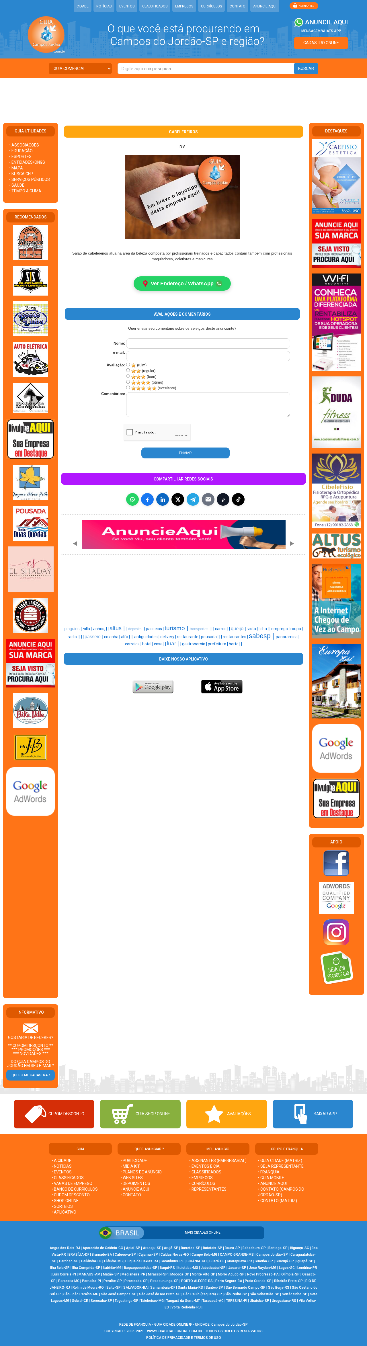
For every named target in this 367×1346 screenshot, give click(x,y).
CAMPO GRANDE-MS (237, 1255)
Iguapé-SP (304, 1261)
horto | (235, 644)
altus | (118, 628)
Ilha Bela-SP (60, 1268)
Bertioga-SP (278, 1248)
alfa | (126, 636)
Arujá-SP (171, 1248)
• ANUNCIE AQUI (134, 1189)
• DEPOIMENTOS (135, 1183)
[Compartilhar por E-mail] (208, 499)
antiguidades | (147, 636)
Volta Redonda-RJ (186, 1307)
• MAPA (16, 168)
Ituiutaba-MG (187, 1268)
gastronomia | (195, 644)
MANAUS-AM (89, 1274)
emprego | (280, 628)
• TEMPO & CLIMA (25, 191)
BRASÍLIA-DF (79, 1255)
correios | (133, 644)
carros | (222, 628)
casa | (159, 644)
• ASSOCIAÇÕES (24, 145)
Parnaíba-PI (91, 1281)
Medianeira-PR (133, 1274)
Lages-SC (287, 1268)
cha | (265, 628)
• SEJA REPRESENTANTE (281, 1166)
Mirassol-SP (158, 1274)
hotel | (148, 644)
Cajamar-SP (148, 1255)
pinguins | (73, 628)
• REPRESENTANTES (208, 1189)
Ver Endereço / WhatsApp (182, 283)
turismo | (177, 628)
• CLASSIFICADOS (68, 1177)
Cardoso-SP (69, 1261)
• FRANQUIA (269, 1172)
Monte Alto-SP (203, 1274)
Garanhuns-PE (172, 1261)
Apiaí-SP (133, 1248)
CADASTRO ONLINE (321, 42)
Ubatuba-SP (259, 1301)
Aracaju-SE (152, 1248)
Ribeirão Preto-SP (288, 1281)
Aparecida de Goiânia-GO (103, 1248)
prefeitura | (218, 644)
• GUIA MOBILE (271, 1177)
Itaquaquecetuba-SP (140, 1268)
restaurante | (189, 636)
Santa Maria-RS (190, 1288)
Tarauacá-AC (213, 1301)
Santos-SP (214, 1288)
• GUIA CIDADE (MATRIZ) (280, 1160)
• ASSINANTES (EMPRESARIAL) (218, 1160)
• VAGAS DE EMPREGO (72, 1183)
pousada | (210, 636)
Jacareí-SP (237, 1268)
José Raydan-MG (262, 1268)
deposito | (136, 629)
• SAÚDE (16, 185)
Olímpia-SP (290, 1274)
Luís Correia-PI (64, 1274)
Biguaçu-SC (299, 1248)
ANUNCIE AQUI (264, 6)
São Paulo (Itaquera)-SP (202, 1294)
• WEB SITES (131, 1177)
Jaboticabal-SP (213, 1268)
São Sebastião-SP (264, 1294)
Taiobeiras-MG (152, 1301)
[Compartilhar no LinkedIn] (162, 499)
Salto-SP (113, 1288)
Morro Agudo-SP (231, 1274)
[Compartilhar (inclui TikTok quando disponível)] (238, 499)
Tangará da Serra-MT (183, 1301)
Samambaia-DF (162, 1288)
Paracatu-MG (68, 1281)
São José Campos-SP (118, 1294)
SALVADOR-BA (135, 1288)
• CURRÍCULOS (202, 1183)
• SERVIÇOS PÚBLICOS (29, 179)
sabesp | (262, 636)
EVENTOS (126, 6)
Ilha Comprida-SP (86, 1268)
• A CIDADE (61, 1160)
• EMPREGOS (201, 1177)
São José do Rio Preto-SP (160, 1294)
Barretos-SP (190, 1248)
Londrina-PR (307, 1268)
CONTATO (237, 6)
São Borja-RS (278, 1288)
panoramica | (287, 636)
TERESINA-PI (236, 1301)
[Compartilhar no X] (177, 499)
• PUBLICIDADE (133, 1160)
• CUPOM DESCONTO (71, 1195)
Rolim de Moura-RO (88, 1288)
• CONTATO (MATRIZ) (277, 1200)
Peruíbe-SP (113, 1281)
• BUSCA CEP (21, 173)
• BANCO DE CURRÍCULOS (75, 1189)
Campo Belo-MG (204, 1255)
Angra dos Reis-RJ (65, 1248)
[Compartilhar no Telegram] (193, 499)
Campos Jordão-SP (272, 1255)
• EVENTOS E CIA (204, 1166)
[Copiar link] (223, 499)
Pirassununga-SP (164, 1281)
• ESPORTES (20, 156)
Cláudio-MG (113, 1261)
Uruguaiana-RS (284, 1301)
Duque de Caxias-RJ (141, 1261)
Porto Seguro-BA (228, 1281)
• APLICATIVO (64, 1212)
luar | (173, 643)
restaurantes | (236, 636)
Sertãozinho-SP (294, 1294)
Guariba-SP (264, 1261)
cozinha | (112, 636)
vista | (253, 628)
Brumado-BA (102, 1255)
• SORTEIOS (62, 1206)
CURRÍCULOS (211, 6)
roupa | (296, 628)
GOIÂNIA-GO (196, 1261)
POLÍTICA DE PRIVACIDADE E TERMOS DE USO (183, 1338)
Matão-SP (111, 1274)
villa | (88, 628)
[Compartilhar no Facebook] (147, 499)
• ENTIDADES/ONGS (27, 162)
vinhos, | (100, 628)
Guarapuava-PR (239, 1261)
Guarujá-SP (285, 1261)
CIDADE (83, 6)
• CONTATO (130, 1195)
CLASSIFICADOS (154, 6)
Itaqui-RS (167, 1268)
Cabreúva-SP (125, 1255)
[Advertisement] (183, 97)
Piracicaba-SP (136, 1281)
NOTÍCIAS (104, 6)
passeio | (94, 636)
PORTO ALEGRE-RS (197, 1281)
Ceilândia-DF (91, 1261)
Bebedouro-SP (254, 1248)
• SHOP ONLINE (65, 1200)
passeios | (155, 628)
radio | (73, 636)
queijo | (239, 628)
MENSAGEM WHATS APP (321, 31)
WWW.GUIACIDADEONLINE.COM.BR (174, 1331)
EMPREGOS (184, 6)
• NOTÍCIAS (62, 1166)
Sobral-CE (80, 1301)
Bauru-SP (232, 1248)
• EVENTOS (62, 1172)
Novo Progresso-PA (263, 1274)
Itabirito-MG (112, 1268)
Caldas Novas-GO (175, 1255)
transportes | (201, 629)
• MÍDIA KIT (130, 1166)
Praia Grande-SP (258, 1281)
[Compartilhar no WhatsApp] (132, 499)
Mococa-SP (179, 1274)
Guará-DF (216, 1261)
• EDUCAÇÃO (21, 151)
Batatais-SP (212, 1248)
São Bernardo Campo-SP (246, 1288)
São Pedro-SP (236, 1294)
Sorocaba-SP (101, 1301)
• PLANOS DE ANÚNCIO (141, 1172)
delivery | (168, 636)
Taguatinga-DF (126, 1301)
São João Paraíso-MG (80, 1294)
